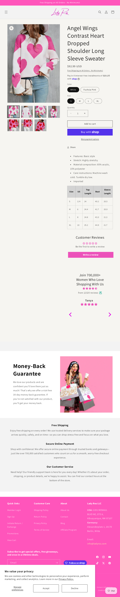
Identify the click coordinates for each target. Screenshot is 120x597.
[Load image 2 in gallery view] (27, 112)
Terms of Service (41, 530)
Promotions (13, 533)
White (73, 89)
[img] (90, 288)
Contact (64, 516)
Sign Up (10, 516)
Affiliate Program (69, 530)
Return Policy (40, 516)
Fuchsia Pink (90, 89)
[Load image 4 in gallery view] (54, 112)
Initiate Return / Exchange (15, 525)
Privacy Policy (40, 523)
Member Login (14, 510)
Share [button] (73, 147)
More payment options (90, 139)
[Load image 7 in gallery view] (27, 125)
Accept (46, 588)
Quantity (71, 107)
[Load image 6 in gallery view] (13, 125)
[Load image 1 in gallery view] (13, 112)
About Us (65, 510)
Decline (74, 588)
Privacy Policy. (66, 579)
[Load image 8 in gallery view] (40, 125)
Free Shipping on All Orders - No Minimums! (85, 70)
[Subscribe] (56, 562)
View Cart (11, 540)
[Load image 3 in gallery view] (40, 112)
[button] (6, 12)
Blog (63, 523)
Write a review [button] (90, 254)
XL (98, 101)
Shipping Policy (41, 510)
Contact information (105, 587)
